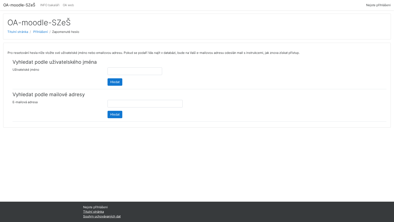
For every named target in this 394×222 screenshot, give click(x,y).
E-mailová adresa (25, 102)
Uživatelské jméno (26, 70)
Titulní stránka (17, 32)
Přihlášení (40, 32)
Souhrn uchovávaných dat (102, 216)
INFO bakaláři (50, 5)
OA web (68, 5)
